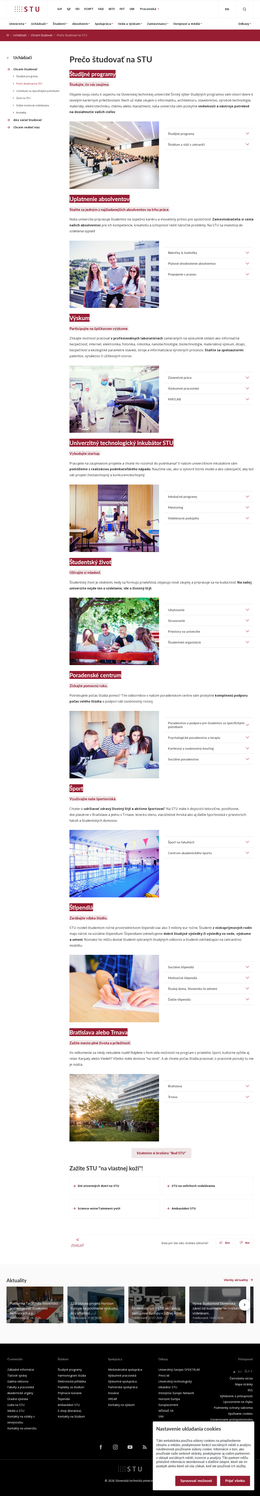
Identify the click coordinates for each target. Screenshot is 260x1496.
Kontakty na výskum (121, 1405)
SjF (69, 9)
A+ (240, 1371)
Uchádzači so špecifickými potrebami (37, 91)
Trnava (172, 1096)
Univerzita (16, 24)
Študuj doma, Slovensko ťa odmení (192, 988)
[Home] (7, 35)
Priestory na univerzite (184, 631)
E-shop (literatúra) (69, 1411)
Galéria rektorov (17, 1381)
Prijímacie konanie (70, 1393)
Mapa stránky (244, 1384)
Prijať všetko (235, 1481)
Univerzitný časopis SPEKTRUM (179, 1370)
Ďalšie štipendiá (179, 999)
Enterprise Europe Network (176, 1393)
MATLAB (174, 399)
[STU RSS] (145, 1447)
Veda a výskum (129, 24)
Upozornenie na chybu (238, 1402)
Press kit (164, 1375)
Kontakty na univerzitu (22, 1428)
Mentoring (175, 507)
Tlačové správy (17, 1375)
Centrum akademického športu (190, 852)
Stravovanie (176, 620)
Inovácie (113, 1393)
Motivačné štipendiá (182, 977)
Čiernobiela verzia (241, 1378)
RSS (250, 1390)
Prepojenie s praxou (182, 274)
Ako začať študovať (27, 120)
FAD (101, 9)
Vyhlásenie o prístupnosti (236, 1396)
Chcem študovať (41, 35)
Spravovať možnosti (196, 1481)
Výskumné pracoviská (183, 388)
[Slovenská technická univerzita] (27, 9)
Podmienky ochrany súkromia (233, 1408)
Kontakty (21, 112)
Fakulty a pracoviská (20, 1387)
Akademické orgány (20, 1393)
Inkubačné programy (182, 496)
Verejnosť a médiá (186, 24)
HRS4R (112, 1399)
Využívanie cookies (240, 1414)
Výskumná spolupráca (122, 1381)
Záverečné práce (180, 377)
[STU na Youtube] (130, 1447)
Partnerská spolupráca (123, 1387)
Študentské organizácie (184, 642)
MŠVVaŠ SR (165, 1411)
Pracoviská (148, 9)
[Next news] (244, 1305)
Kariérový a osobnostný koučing (191, 748)
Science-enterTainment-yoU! (99, 1208)
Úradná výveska (17, 1399)
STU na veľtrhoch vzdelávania (193, 1186)
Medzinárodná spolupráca (125, 1370)
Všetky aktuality (236, 1280)
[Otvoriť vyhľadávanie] (245, 9)
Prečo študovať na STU (29, 83)
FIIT (122, 9)
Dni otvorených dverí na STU (98, 1186)
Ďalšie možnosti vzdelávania (32, 105)
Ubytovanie (176, 609)
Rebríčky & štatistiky (182, 252)
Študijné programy (27, 76)
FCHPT (88, 9)
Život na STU (23, 98)
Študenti (59, 24)
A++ (248, 1371)
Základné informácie (20, 1370)
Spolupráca (103, 24)
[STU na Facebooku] (101, 1447)
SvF (59, 9)
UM (132, 9)
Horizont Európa (169, 1399)
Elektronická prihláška (72, 1381)
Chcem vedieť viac (26, 127)
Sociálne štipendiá (181, 967)
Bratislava (175, 1086)
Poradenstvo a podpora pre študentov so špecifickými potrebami (206, 724)
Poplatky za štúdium (71, 1387)
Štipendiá (64, 1399)
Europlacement (168, 1405)
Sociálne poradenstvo (183, 759)
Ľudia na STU (16, 1405)
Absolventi (80, 24)
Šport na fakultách (181, 842)
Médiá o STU (15, 1411)
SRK (161, 1416)
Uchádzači (38, 24)
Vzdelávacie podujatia (183, 518)
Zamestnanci (156, 24)
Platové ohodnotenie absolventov (192, 263)
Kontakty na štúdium (71, 1416)
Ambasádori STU (184, 1208)
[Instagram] (115, 1447)
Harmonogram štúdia (72, 1375)
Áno (227, 1243)
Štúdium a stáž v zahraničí (186, 144)
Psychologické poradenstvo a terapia (194, 737)
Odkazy (243, 24)
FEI (77, 9)
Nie (247, 1243)
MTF (112, 9)
